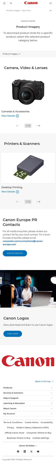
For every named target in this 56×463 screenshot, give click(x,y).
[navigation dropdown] (50, 3)
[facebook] (18, 451)
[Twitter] (31, 451)
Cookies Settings (40, 438)
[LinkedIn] (25, 451)
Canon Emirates (27, 445)
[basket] (4, 3)
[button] (17, 126)
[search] (11, 3)
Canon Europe (28, 21)
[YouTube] (38, 451)
